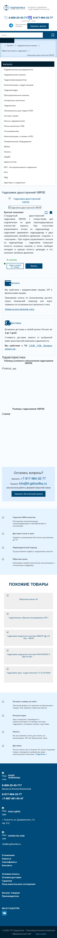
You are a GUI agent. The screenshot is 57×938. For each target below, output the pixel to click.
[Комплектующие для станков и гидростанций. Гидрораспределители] (14, 7)
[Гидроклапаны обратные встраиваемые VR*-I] (28, 614)
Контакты (7, 865)
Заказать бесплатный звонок (28, 493)
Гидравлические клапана (15, 75)
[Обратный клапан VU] (28, 595)
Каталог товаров (11, 892)
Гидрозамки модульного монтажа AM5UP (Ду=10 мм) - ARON (28, 637)
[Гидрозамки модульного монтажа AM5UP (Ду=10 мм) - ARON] (28, 632)
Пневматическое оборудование (17, 141)
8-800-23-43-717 (18, 17)
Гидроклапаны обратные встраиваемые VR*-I (28, 618)
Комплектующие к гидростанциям (18, 85)
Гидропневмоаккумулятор (15, 80)
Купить (34, 266)
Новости (6, 858)
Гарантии (7, 880)
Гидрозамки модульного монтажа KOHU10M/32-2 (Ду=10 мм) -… (28, 655)
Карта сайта (41, 933)
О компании (8, 855)
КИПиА (7, 147)
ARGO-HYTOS (10, 162)
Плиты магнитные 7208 (14, 126)
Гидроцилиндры (11, 90)
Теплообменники (11, 131)
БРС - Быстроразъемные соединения (20, 167)
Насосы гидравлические (14, 121)
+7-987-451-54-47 (12, 798)
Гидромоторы (10, 105)
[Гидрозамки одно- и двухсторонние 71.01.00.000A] (28, 669)
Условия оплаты (10, 873)
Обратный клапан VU (28, 599)
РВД (6, 177)
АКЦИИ (7, 157)
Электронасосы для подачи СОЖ (18, 111)
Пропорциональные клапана (16, 95)
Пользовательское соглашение (18, 884)
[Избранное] (53, 36)
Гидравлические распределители (18, 70)
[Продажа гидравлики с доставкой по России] (11, 26)
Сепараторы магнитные (14, 100)
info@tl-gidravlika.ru (33, 483)
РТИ (6, 172)
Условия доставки (11, 877)
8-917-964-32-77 (43, 17)
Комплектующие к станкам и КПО (18, 136)
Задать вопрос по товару (15, 266)
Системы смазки (11, 116)
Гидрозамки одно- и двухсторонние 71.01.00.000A (28, 673)
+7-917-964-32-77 (33, 478)
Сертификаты (9, 861)
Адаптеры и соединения (14, 183)
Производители (10, 896)
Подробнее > (41, 754)
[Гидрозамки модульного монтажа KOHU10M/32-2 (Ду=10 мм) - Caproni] (28, 650)
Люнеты (7, 152)
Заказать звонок (38, 26)
